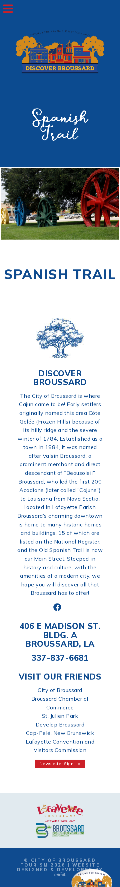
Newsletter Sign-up (60, 763)
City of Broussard (60, 690)
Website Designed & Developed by (60, 867)
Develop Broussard (60, 724)
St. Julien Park (60, 715)
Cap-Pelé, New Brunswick (60, 733)
